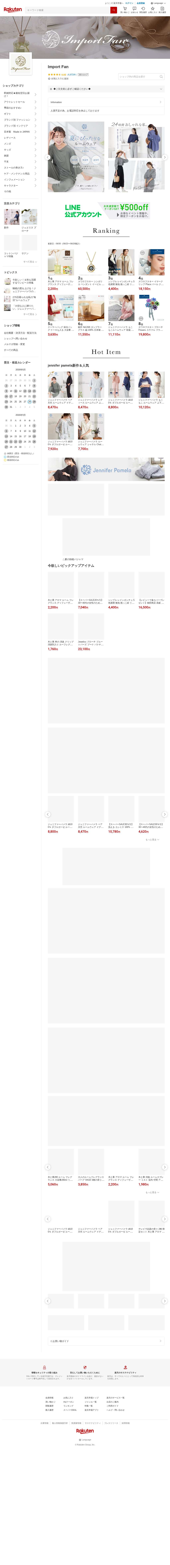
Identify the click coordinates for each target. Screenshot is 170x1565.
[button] (158, 3)
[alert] (106, 88)
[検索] (113, 10)
